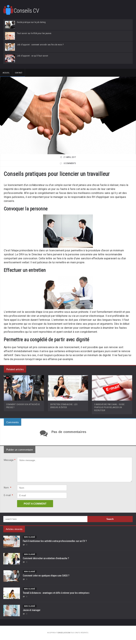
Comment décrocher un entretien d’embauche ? (46, 558)
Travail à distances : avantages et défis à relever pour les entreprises (56, 593)
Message (9, 460)
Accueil (6, 73)
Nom (7, 487)
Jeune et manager (31, 610)
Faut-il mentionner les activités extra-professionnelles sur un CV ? (55, 541)
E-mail (8, 495)
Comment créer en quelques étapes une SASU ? (46, 575)
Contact (18, 73)
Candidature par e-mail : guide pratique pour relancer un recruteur (109, 407)
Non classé (29, 537)
